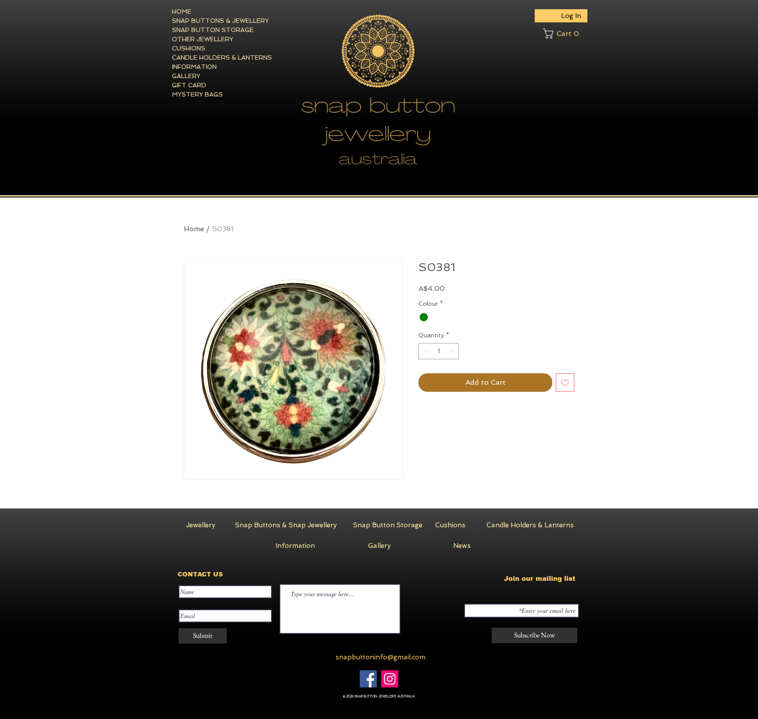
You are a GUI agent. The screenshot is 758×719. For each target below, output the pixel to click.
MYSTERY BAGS (197, 94)
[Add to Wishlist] (565, 382)
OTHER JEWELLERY (202, 39)
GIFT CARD (189, 85)
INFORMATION (194, 66)
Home (194, 229)
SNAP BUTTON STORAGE (204, 29)
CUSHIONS (188, 48)
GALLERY (186, 75)
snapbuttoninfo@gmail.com (380, 657)
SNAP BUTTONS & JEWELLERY (204, 20)
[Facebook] (368, 678)
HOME (181, 11)
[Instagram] (389, 678)
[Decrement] (425, 351)
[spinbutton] (439, 351)
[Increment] (452, 351)
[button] (565, 34)
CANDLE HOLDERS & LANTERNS (204, 57)
